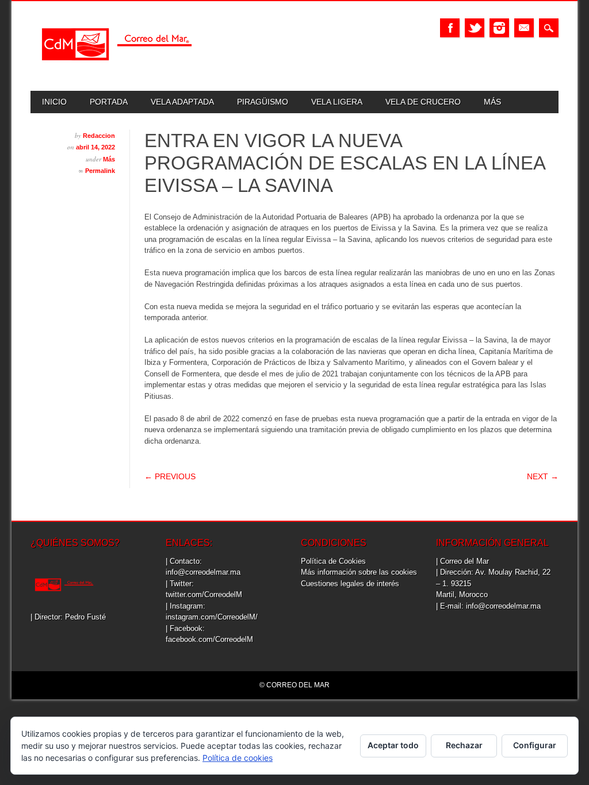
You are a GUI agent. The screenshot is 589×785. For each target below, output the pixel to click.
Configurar (534, 745)
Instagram (499, 27)
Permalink (100, 170)
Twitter (474, 27)
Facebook (450, 27)
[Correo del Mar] (116, 70)
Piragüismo (262, 101)
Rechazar (464, 745)
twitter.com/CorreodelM (204, 594)
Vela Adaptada (182, 101)
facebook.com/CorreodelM (209, 639)
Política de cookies (237, 758)
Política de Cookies (333, 561)
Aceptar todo (393, 745)
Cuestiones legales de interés (350, 583)
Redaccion (99, 135)
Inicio (54, 101)
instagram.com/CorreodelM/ (212, 617)
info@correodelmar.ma (203, 572)
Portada (109, 101)
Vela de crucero (423, 101)
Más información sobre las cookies (359, 572)
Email (524, 27)
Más (492, 101)
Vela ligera (336, 101)
